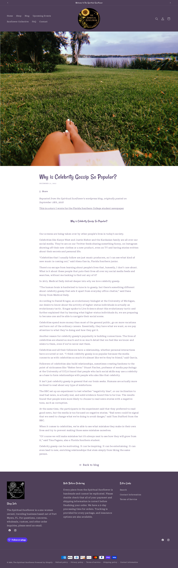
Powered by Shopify (44, 562)
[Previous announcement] (8, 2)
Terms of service (93, 562)
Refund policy (62, 562)
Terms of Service (128, 499)
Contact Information (130, 494)
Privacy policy (77, 562)
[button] (157, 19)
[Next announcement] (170, 2)
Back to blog (91, 464)
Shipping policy (110, 562)
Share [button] (45, 191)
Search (123, 490)
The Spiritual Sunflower (23, 562)
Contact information (129, 562)
